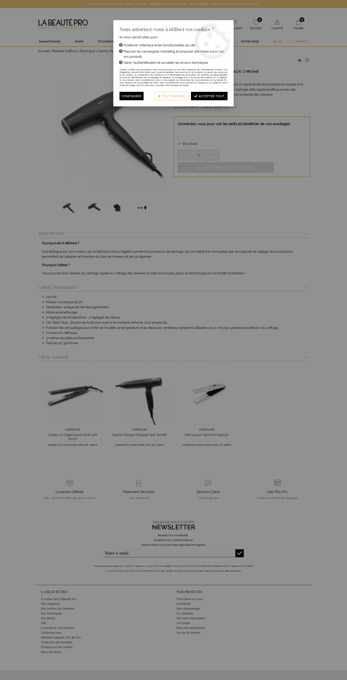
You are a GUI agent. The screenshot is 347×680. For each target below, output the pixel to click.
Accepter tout (210, 96)
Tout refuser (172, 96)
